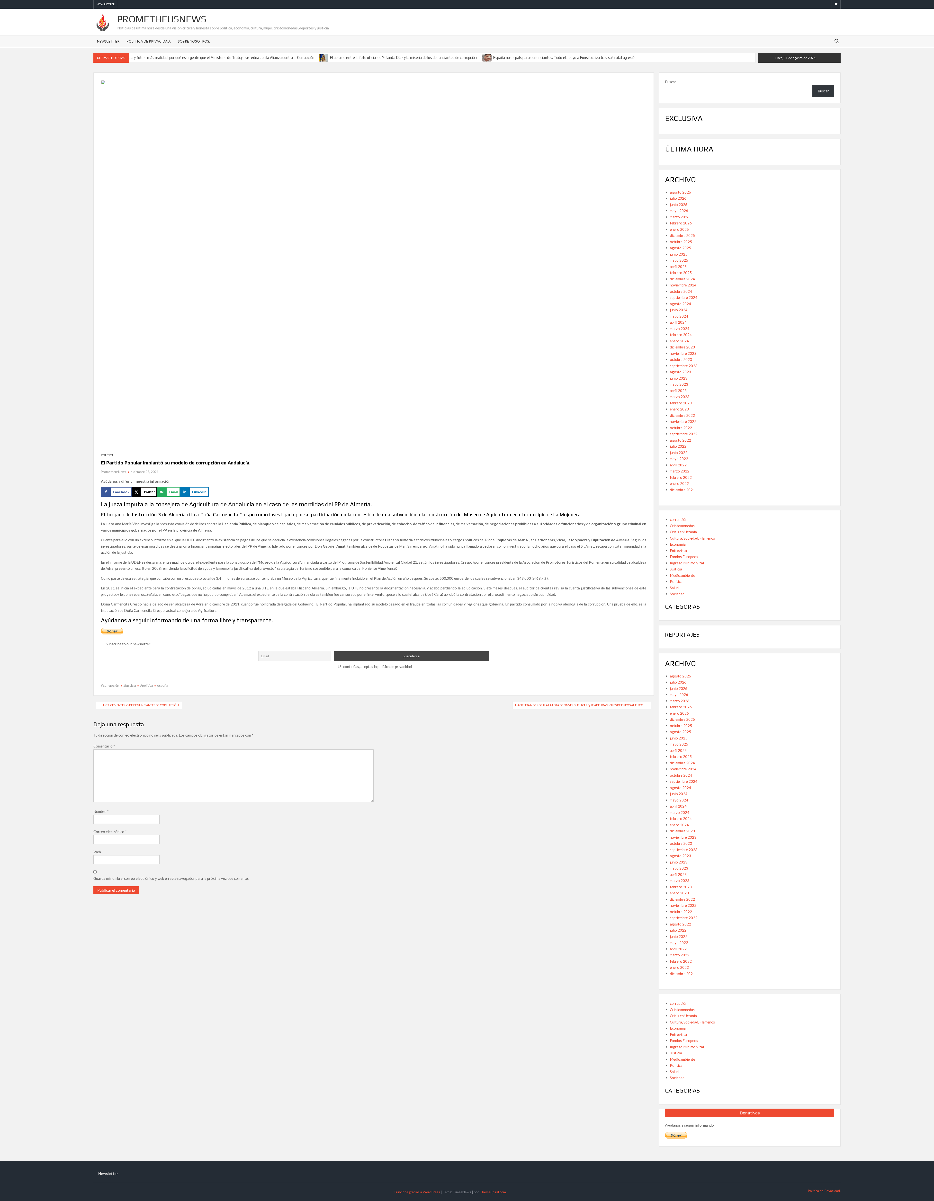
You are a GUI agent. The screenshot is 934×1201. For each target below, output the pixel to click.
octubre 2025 (681, 242)
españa (162, 685)
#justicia (129, 685)
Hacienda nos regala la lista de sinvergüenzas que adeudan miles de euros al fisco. (579, 705)
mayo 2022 (679, 458)
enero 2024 (679, 341)
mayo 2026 (679, 210)
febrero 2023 (681, 403)
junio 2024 (678, 310)
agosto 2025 (680, 248)
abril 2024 (678, 322)
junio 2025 (678, 254)
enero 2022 (679, 483)
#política (146, 685)
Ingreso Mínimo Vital (687, 563)
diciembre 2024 (682, 279)
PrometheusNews (161, 19)
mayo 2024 (679, 316)
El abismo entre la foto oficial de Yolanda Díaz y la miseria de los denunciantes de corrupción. (403, 57)
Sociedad (677, 594)
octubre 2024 (681, 291)
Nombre (101, 811)
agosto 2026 (680, 192)
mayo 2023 (679, 384)
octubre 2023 (681, 359)
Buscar (670, 82)
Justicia (676, 569)
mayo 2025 (679, 260)
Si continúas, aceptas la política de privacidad (375, 666)
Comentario (104, 746)
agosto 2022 (680, 440)
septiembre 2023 (683, 366)
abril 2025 (678, 266)
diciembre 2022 (682, 415)
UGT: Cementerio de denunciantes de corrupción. (141, 705)
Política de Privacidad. (148, 41)
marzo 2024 (679, 328)
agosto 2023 (680, 372)
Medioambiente (682, 575)
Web (97, 852)
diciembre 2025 (682, 235)
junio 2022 (678, 452)
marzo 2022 (679, 471)
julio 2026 (678, 198)
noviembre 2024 (683, 285)
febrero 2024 (681, 334)
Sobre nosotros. (194, 41)
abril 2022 (678, 465)
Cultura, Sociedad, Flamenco (692, 538)
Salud (674, 588)
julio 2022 (678, 446)
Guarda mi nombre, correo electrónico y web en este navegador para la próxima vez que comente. (171, 878)
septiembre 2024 (683, 297)
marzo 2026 (679, 217)
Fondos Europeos (684, 556)
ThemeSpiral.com (493, 1192)
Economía (678, 544)
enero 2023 (679, 409)
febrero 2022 (681, 477)
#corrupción (110, 685)
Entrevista (678, 550)
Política (107, 455)
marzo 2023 (679, 396)
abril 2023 (678, 390)
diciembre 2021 (682, 490)
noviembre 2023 (683, 353)
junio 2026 (678, 204)
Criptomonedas (682, 526)
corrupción (678, 519)
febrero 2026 (681, 223)
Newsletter (106, 4)
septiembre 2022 (683, 434)
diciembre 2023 (682, 347)
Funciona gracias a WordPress (417, 1192)
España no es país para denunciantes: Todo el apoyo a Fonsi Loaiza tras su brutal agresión (565, 57)
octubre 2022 (681, 428)
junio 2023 (678, 378)
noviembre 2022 (683, 421)
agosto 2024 (680, 304)
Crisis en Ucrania (683, 532)
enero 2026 (679, 229)
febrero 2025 (681, 272)
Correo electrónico (110, 831)
